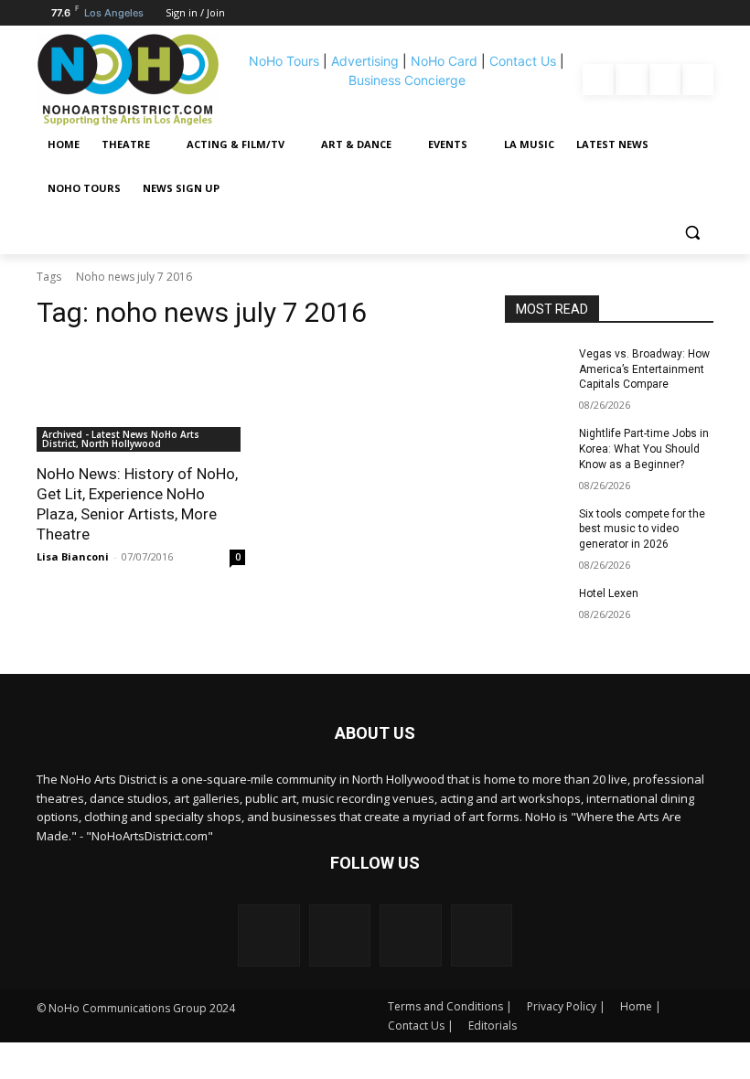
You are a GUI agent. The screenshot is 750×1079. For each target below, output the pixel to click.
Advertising (365, 61)
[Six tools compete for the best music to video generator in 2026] (536, 528)
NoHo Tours (284, 61)
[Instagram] (631, 79)
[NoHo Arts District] (136, 79)
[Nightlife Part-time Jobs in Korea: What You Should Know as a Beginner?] (536, 448)
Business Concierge (407, 80)
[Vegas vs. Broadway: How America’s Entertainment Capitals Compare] (536, 368)
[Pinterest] (664, 79)
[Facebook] (598, 79)
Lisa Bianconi (73, 556)
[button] (691, 232)
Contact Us (522, 61)
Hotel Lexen (608, 593)
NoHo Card (444, 61)
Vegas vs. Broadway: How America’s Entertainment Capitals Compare (644, 369)
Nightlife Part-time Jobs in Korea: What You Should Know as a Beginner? (644, 449)
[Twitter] (697, 79)
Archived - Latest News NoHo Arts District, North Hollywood (120, 439)
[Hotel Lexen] (536, 608)
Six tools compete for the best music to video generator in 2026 (642, 529)
